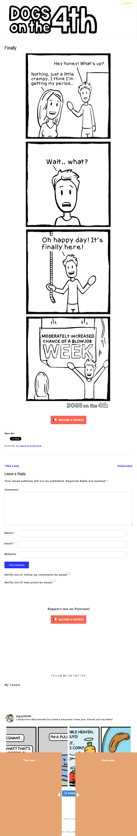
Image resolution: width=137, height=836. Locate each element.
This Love (12, 466)
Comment (11, 489)
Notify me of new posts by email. (28, 582)
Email (9, 543)
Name (9, 533)
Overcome (124, 466)
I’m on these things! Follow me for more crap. (69, 832)
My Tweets (12, 685)
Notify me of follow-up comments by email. (36, 574)
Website (10, 554)
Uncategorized (30, 446)
